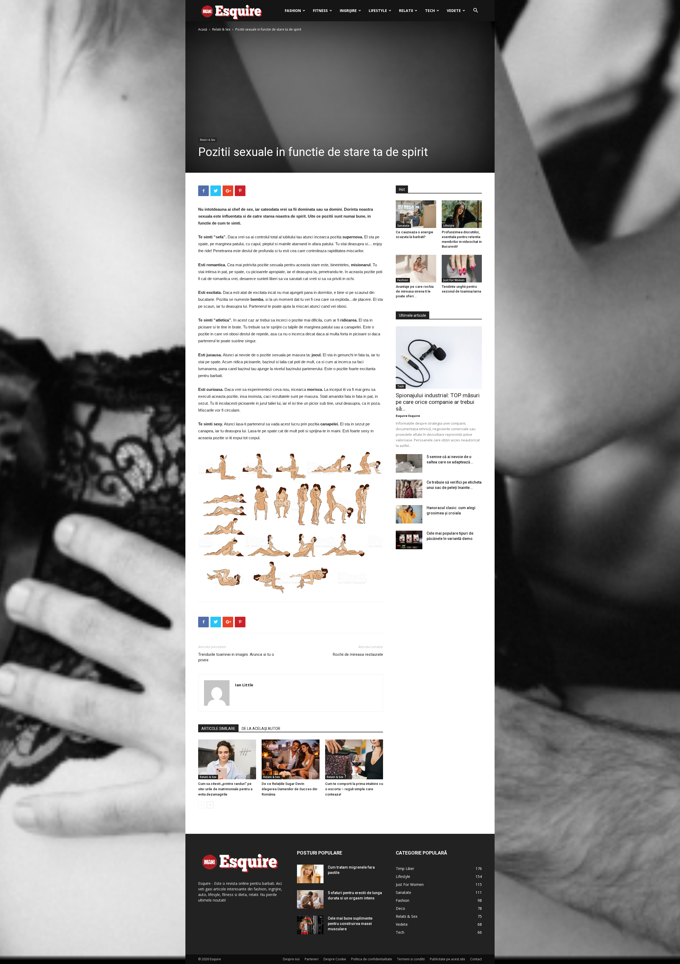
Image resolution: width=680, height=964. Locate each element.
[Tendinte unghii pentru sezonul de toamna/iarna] (462, 268)
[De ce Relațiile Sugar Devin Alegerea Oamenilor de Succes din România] (291, 759)
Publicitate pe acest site (447, 959)
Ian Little (244, 684)
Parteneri (311, 959)
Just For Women (454, 280)
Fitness (320, 10)
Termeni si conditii (411, 959)
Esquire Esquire (408, 416)
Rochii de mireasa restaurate (358, 654)
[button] (475, 11)
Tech (430, 10)
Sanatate (403, 225)
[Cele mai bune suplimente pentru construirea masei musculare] (310, 925)
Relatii (406, 10)
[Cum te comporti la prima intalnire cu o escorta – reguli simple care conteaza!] (354, 759)
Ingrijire (348, 10)
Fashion (293, 10)
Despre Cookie (335, 959)
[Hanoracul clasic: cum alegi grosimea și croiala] (409, 514)
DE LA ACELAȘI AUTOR (261, 728)
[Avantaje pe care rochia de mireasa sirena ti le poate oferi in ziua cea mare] (416, 268)
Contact (476, 959)
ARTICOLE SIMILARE (218, 728)
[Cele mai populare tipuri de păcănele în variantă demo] (409, 540)
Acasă (202, 29)
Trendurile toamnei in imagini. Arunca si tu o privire (236, 657)
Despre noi (291, 959)
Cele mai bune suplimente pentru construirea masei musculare (350, 923)
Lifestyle (378, 10)
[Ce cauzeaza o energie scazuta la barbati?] (416, 214)
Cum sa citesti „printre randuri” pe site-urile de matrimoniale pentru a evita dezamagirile (225, 789)
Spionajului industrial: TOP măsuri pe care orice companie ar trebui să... (438, 402)
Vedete (454, 10)
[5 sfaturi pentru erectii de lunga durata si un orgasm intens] (310, 899)
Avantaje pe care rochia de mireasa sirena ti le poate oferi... (415, 291)
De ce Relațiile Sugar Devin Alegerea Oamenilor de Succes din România (289, 789)
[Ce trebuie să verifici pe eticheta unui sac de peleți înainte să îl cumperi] (409, 489)
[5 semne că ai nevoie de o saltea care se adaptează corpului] (409, 463)
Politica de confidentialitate (371, 959)
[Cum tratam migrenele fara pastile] (310, 874)
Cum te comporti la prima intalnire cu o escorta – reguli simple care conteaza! (354, 789)
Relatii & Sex (221, 29)
